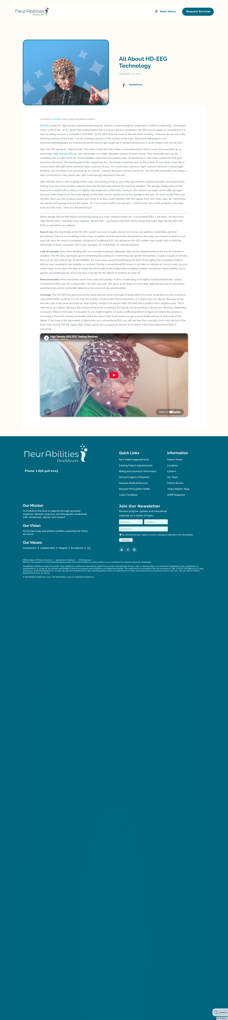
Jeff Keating (56, 119)
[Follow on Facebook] (128, 549)
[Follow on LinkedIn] (121, 549)
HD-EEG (44, 125)
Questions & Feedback (65, 560)
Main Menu (168, 11)
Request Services (198, 11)
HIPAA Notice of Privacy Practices (37, 560)
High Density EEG (63, 153)
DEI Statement (85, 560)
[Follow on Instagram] (134, 549)
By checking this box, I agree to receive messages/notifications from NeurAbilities (157, 535)
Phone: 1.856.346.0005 (41, 471)
